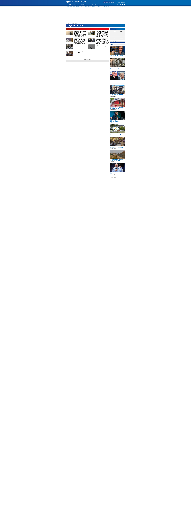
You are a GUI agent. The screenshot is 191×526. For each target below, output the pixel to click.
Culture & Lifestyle (79, 6)
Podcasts (85, 6)
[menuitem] (67, 4)
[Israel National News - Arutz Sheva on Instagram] (121, 4)
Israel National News (69, 23)
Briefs (74, 4)
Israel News (78, 4)
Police (121, 31)
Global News (83, 4)
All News (70, 4)
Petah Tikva (114, 38)
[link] (117, 56)
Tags (73, 23)
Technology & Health (91, 6)
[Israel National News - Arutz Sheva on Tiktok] (124, 4)
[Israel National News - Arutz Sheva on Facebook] (119, 4)
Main (67, 4)
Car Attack (121, 38)
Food (74, 6)
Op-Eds (67, 6)
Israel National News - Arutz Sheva (74, 2)
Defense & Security (95, 4)
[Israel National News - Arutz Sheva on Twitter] (117, 4)
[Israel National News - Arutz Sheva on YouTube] (123, 4)
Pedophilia (114, 31)
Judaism (71, 6)
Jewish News (89, 4)
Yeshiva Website (99, 6)
